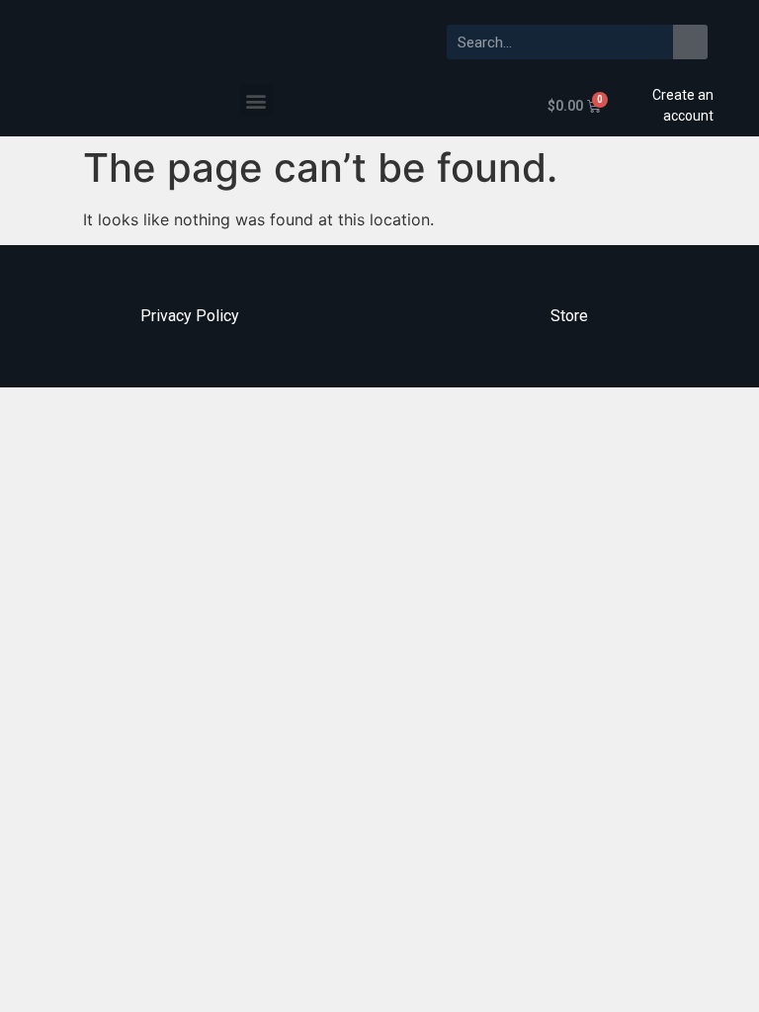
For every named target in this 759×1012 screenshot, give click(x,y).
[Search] (690, 42)
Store (569, 315)
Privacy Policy (189, 315)
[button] (256, 100)
